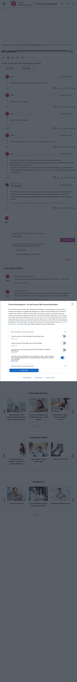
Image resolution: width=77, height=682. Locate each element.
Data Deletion (27, 377)
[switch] (63, 336)
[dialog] (38, 341)
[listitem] (38, 332)
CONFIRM (24, 370)
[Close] (73, 305)
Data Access (38, 377)
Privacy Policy (50, 377)
